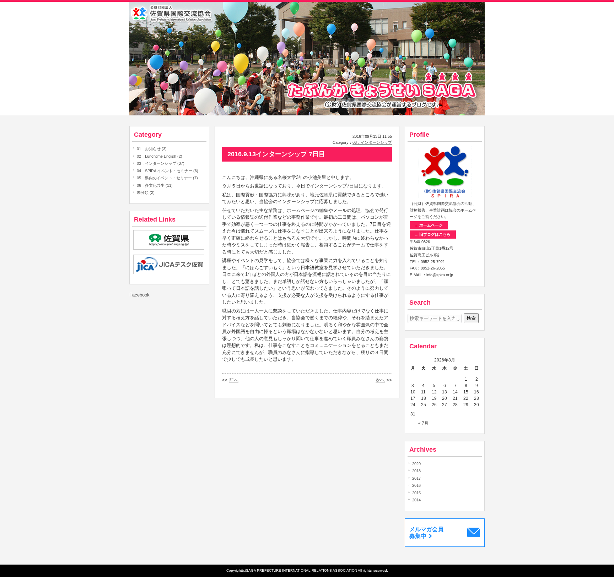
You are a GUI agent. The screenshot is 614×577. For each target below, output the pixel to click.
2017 (416, 478)
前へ (233, 380)
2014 (416, 500)
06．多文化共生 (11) (155, 185)
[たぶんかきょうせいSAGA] (307, 113)
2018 (416, 471)
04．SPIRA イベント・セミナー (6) (167, 171)
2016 (416, 485)
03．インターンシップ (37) (160, 163)
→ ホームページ (428, 225)
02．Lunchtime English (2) (159, 156)
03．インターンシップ (372, 142)
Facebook (139, 295)
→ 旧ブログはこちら (432, 234)
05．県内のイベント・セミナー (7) (167, 178)
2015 (416, 493)
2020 (416, 464)
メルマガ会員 (426, 532)
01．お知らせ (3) (152, 149)
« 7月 (423, 423)
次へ (380, 380)
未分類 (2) (146, 192)
